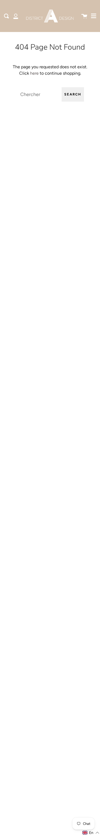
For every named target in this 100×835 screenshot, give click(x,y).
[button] (91, 832)
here (34, 73)
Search (72, 94)
